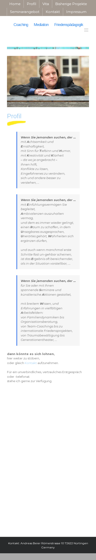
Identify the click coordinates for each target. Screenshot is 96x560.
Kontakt (31, 363)
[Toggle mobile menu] (86, 30)
